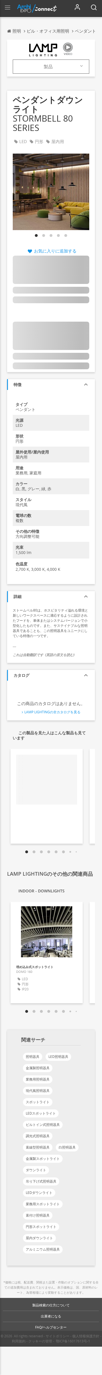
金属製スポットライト (43, 1158)
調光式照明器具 (38, 1136)
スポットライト (38, 1102)
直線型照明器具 (38, 1147)
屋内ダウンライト (39, 1238)
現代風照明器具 (38, 1090)
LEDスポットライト (41, 1113)
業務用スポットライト (43, 1204)
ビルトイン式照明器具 (43, 1124)
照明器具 (32, 1056)
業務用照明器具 (38, 1079)
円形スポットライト (41, 1226)
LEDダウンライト (39, 1192)
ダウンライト (36, 1170)
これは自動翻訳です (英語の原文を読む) (44, 654)
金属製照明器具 (38, 1068)
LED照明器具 (58, 1056)
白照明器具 (67, 1147)
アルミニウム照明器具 (43, 1249)
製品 (48, 66)
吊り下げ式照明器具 (41, 1181)
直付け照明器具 (38, 1215)
